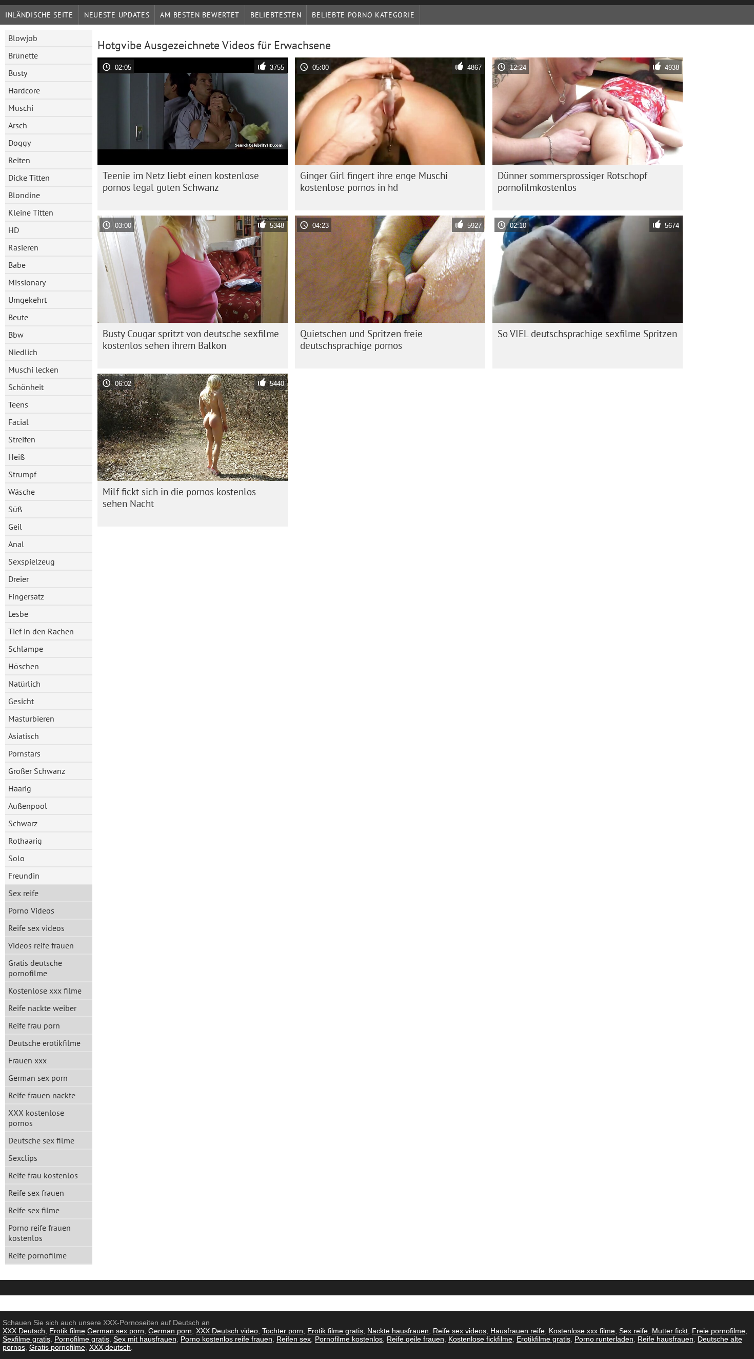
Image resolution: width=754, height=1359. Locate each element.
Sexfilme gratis (26, 1339)
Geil (15, 526)
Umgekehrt (27, 300)
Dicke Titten (29, 177)
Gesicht (21, 701)
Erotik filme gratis (335, 1331)
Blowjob (22, 38)
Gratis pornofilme (57, 1347)
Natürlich (24, 683)
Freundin (23, 875)
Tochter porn (282, 1331)
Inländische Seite (39, 15)
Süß (15, 509)
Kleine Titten (30, 212)
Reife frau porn (34, 1025)
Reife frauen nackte (41, 1095)
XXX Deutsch (24, 1331)
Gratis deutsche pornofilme (35, 968)
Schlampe (25, 649)
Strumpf (22, 474)
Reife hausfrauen (665, 1339)
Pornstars (24, 753)
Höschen (23, 666)
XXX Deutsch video (227, 1331)
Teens (18, 404)
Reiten (19, 160)
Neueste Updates (117, 15)
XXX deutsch (110, 1347)
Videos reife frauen (41, 945)
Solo (16, 858)
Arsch (17, 125)
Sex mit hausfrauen (144, 1339)
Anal (16, 544)
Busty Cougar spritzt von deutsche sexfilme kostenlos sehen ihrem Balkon (191, 339)
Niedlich (22, 352)
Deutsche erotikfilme (44, 1043)
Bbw (16, 334)
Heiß (16, 457)
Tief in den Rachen (41, 631)
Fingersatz (26, 596)
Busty (17, 73)
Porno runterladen (603, 1339)
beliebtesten (275, 15)
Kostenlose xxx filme (45, 990)
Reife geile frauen (415, 1339)
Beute (18, 317)
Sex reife (23, 893)
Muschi (20, 108)
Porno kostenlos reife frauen (226, 1339)
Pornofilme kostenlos (349, 1339)
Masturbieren (31, 718)
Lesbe (18, 614)
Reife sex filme (33, 1210)
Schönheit (26, 387)
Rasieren (23, 247)
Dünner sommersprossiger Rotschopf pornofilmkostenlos (572, 181)
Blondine (24, 195)
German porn (170, 1331)
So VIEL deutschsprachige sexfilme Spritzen (587, 333)
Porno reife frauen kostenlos (39, 1232)
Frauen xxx (27, 1060)
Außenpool (27, 806)
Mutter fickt (670, 1331)
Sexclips (22, 1158)
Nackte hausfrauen (398, 1331)
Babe (17, 265)
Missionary (27, 282)
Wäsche (21, 492)
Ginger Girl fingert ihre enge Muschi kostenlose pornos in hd (374, 181)
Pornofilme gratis (81, 1339)
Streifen (21, 439)
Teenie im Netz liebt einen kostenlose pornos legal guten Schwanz (181, 181)
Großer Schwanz (36, 771)
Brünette (23, 55)
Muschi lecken (33, 369)
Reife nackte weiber (42, 1008)
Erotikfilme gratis (543, 1339)
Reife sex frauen (36, 1193)
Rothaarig (25, 841)
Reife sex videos (36, 928)
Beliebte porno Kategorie (363, 15)
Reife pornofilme (37, 1255)
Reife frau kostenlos (43, 1175)
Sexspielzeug (31, 561)
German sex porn (38, 1078)
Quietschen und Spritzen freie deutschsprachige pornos (361, 339)
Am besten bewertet (200, 15)
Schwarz (22, 823)
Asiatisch (23, 736)
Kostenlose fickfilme (480, 1339)
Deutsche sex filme (41, 1140)
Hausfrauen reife (517, 1331)
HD (13, 230)
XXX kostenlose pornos (36, 1118)
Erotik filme (67, 1331)
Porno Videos (31, 910)
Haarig (19, 788)
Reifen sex (293, 1339)
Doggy (19, 143)
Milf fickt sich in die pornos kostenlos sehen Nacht (179, 498)
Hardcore (24, 90)
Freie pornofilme (718, 1331)
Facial (18, 422)
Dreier (18, 579)
